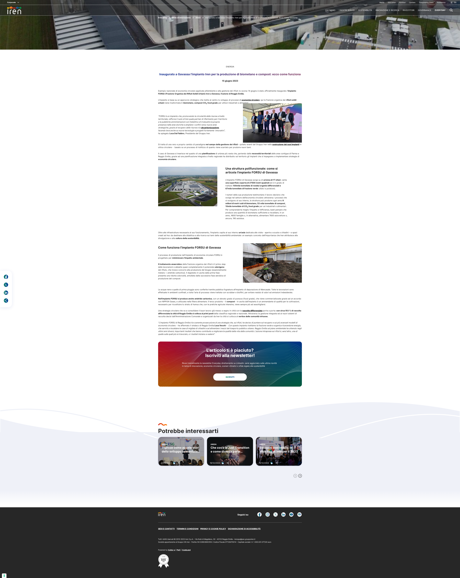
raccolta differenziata (252, 310)
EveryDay (163, 17)
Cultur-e (171, 550)
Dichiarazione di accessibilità (244, 529)
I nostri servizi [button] (347, 10)
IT (451, 2)
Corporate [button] (11, 2)
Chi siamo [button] (330, 10)
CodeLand (186, 550)
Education (392, 2)
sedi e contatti (166, 529)
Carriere (412, 2)
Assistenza (441, 2)
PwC (179, 550)
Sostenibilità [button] (365, 10)
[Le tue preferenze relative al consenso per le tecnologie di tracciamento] (4, 575)
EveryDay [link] (440, 10)
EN (455, 2)
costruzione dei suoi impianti (285, 144)
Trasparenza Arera (426, 2)
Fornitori (402, 2)
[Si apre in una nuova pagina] (163, 567)
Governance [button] (424, 10)
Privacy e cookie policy (213, 529)
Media (382, 2)
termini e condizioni (187, 529)
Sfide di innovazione (181, 17)
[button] (451, 10)
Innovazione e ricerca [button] (387, 10)
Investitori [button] (408, 10)
